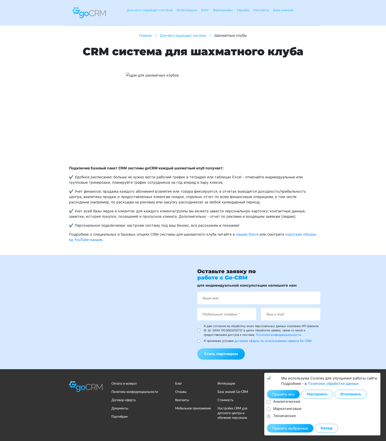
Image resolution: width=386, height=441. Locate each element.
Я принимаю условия (257, 341)
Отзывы (181, 392)
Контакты (261, 10)
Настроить (317, 394)
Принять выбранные (290, 428)
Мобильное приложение (193, 408)
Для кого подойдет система (150, 10)
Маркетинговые (287, 408)
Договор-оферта (123, 400)
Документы (119, 408)
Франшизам (223, 10)
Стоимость (225, 400)
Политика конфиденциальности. (279, 335)
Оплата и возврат (124, 383)
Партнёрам (119, 416)
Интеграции (187, 10)
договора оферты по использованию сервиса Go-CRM (273, 341)
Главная (145, 35)
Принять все (283, 394)
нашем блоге (247, 234)
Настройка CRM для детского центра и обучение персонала (232, 413)
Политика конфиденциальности (134, 392)
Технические (284, 415)
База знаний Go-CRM (233, 392)
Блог (205, 10)
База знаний (283, 10)
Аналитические (286, 401)
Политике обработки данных (333, 383)
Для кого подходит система (183, 35)
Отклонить (350, 394)
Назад (326, 428)
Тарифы (243, 10)
